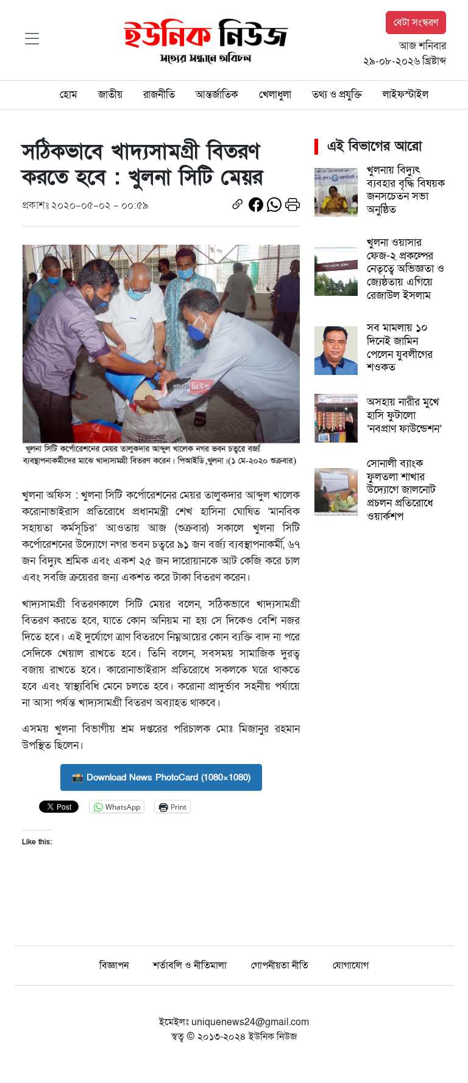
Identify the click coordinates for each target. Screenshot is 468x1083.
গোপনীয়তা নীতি (279, 965)
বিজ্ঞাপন (114, 965)
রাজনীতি (159, 95)
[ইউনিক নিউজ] (203, 39)
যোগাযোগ (351, 965)
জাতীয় (110, 95)
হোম (68, 95)
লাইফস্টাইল (405, 95)
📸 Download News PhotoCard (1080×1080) (161, 777)
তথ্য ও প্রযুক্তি (337, 95)
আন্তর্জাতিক (217, 95)
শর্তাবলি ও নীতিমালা (190, 965)
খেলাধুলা (275, 95)
